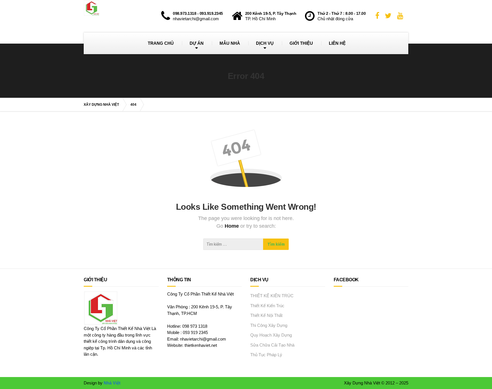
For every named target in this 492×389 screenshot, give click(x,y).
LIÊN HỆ (337, 43)
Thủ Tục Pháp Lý (266, 354)
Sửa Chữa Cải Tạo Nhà (272, 345)
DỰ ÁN (197, 43)
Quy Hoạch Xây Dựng (271, 335)
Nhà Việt (112, 382)
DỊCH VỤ (265, 43)
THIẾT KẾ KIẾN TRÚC (272, 295)
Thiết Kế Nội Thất (266, 315)
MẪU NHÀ (230, 43)
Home (232, 226)
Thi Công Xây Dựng (268, 325)
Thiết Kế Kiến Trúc (267, 305)
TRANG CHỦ (161, 43)
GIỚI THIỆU (301, 43)
